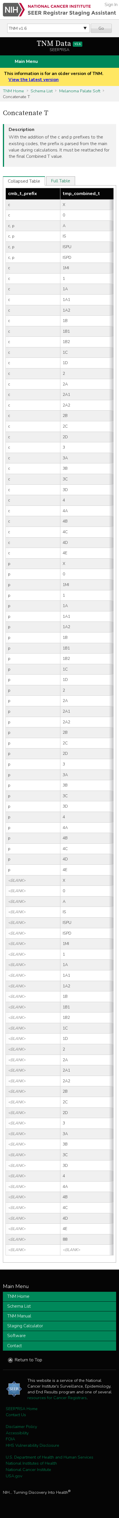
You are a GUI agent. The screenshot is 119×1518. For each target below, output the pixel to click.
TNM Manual (19, 1316)
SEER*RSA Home (22, 1409)
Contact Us (16, 1415)
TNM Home (13, 91)
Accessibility (17, 1433)
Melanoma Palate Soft (79, 91)
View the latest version (33, 80)
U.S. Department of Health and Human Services (49, 1457)
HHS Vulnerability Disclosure (32, 1445)
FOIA (10, 1439)
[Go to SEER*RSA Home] (59, 9)
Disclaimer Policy (21, 1426)
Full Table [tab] (60, 181)
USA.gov (14, 1476)
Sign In (111, 4)
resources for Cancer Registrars (57, 1398)
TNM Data (59, 43)
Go (101, 28)
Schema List (42, 91)
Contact (14, 1346)
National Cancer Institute (28, 1469)
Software (16, 1336)
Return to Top (28, 1360)
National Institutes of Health (31, 1463)
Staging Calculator (25, 1326)
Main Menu (26, 61)
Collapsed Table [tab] (24, 181)
